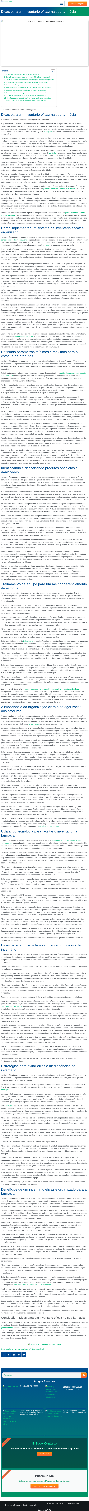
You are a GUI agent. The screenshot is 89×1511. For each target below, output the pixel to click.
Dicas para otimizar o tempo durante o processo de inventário (27, 93)
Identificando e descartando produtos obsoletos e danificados (27, 82)
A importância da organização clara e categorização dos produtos (28, 87)
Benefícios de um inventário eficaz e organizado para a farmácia (29, 98)
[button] (61, 3)
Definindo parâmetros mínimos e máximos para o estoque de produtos (30, 79)
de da (65, 189)
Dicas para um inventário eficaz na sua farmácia (22, 74)
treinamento (28, 641)
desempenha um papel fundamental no (54, 689)
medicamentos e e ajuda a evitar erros (32, 1285)
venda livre (53, 153)
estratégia (9, 1106)
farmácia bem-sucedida (49, 826)
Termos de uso (73, 1503)
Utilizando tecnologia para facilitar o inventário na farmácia (26, 90)
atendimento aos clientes (23, 336)
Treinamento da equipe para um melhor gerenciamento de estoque (29, 85)
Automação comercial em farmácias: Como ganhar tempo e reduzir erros (72, 1387)
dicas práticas (34, 724)
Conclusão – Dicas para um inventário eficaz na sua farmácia (26, 100)
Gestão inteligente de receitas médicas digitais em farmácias (74, 1411)
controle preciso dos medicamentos (14, 240)
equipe (27, 689)
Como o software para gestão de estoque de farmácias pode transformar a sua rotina (31, 1412)
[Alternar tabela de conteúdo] (51, 71)
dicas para (48, 132)
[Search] (84, 1375)
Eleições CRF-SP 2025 (29, 1386)
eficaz (46, 245)
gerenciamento (49, 189)
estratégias (5, 1090)
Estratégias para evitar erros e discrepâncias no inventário (26, 95)
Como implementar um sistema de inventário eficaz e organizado (28, 77)
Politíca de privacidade (54, 1503)
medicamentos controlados (11, 1006)
